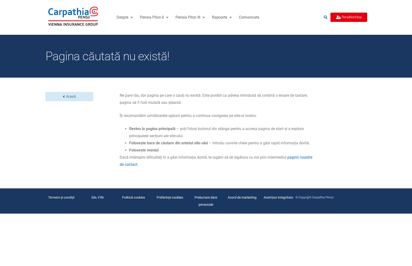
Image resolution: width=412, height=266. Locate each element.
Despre (122, 17)
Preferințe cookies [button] (170, 197)
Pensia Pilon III (187, 17)
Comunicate (249, 17)
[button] (124, 17)
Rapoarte (219, 17)
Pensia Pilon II (152, 17)
